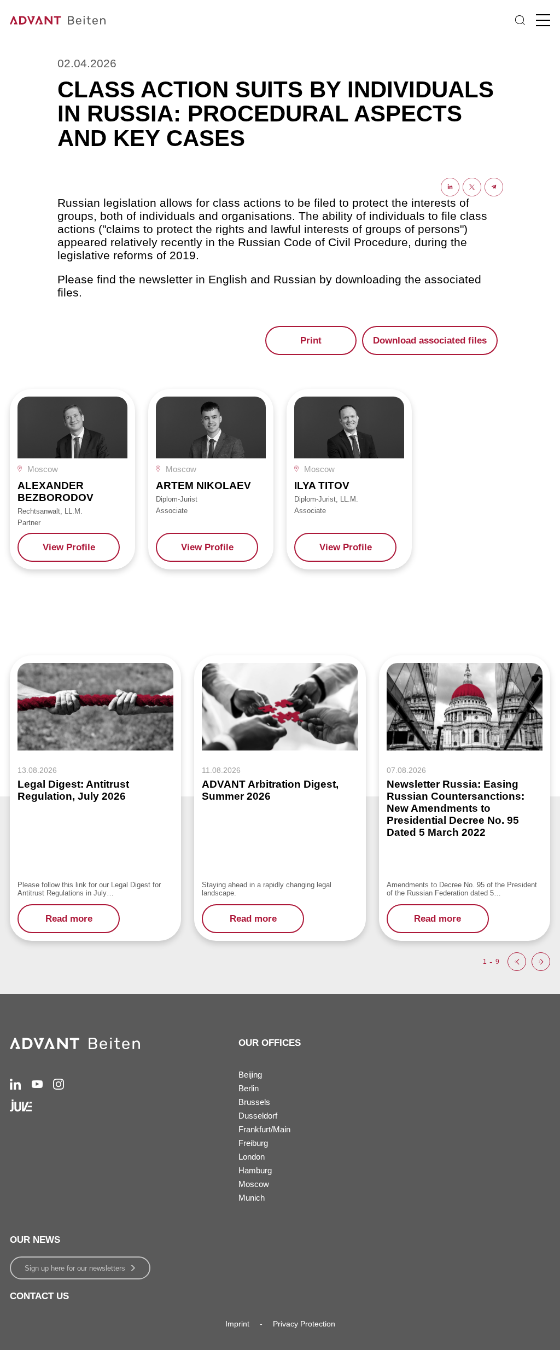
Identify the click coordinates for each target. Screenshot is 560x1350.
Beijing (250, 1074)
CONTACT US (39, 1296)
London (251, 1156)
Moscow (253, 1184)
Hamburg (255, 1170)
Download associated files (430, 340)
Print (311, 340)
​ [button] (517, 961)
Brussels (254, 1102)
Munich (251, 1197)
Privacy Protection (304, 1323)
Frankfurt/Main (264, 1129)
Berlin (248, 1088)
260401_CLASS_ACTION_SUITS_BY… (399, 365)
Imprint (237, 1323)
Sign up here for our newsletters (75, 1268)
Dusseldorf (257, 1115)
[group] (72, 479)
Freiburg (253, 1143)
